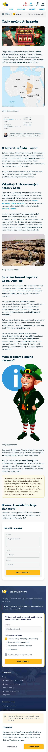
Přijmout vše (33, 747)
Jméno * (8, 550)
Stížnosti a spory (8, 710)
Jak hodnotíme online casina (13, 681)
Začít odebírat (23, 661)
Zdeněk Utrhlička (9, 120)
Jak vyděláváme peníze (10, 691)
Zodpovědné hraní (9, 706)
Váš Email (8, 624)
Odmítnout (12, 747)
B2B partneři (12, 649)
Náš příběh (6, 695)
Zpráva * (9, 534)
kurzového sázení (9, 209)
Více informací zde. (17, 740)
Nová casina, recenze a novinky (20, 646)
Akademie (21, 9)
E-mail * (8, 560)
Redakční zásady (8, 688)
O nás (4, 677)
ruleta (13, 203)
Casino (32, 9)
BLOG (11, 9)
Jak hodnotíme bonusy (11, 684)
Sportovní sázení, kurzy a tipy (18, 642)
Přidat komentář (23, 573)
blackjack (21, 203)
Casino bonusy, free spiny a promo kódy (23, 639)
